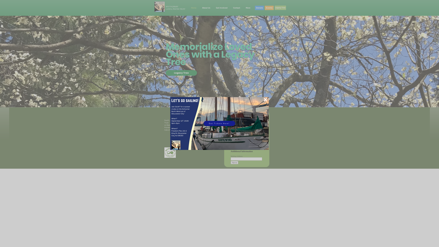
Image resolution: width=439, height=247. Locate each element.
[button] (265, 99)
